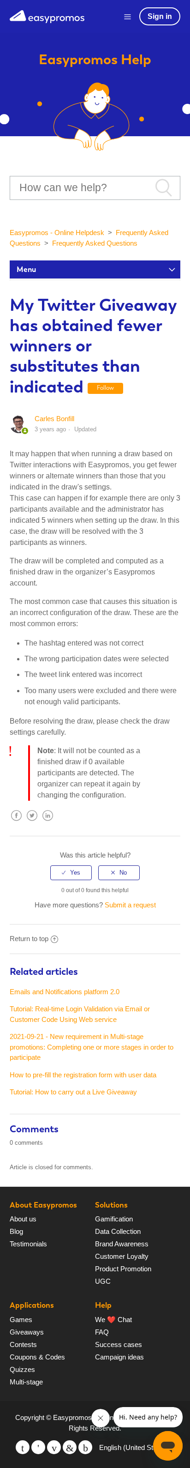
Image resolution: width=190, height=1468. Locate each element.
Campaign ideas (119, 1357)
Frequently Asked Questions (94, 243)
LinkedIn (48, 823)
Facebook (17, 823)
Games (21, 1319)
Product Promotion (123, 1269)
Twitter (32, 823)
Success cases (118, 1344)
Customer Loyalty (121, 1256)
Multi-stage (26, 1382)
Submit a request (130, 905)
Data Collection (118, 1231)
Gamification (114, 1219)
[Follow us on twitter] (23, 1447)
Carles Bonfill (54, 419)
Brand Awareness (121, 1244)
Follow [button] (105, 388)
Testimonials (28, 1244)
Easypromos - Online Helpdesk (57, 232)
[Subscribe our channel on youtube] (54, 1447)
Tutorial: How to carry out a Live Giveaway (73, 1092)
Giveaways (27, 1332)
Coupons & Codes (37, 1357)
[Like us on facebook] (38, 1447)
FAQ (102, 1332)
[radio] (71, 872)
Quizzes (22, 1369)
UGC (103, 1281)
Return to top (29, 938)
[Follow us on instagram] (85, 1447)
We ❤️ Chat (113, 1319)
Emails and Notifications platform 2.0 (64, 992)
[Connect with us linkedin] (70, 1447)
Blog (16, 1231)
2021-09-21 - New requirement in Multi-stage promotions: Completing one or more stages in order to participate (91, 1047)
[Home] (47, 15)
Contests (23, 1344)
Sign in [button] (160, 16)
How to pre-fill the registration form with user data (83, 1075)
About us (23, 1219)
